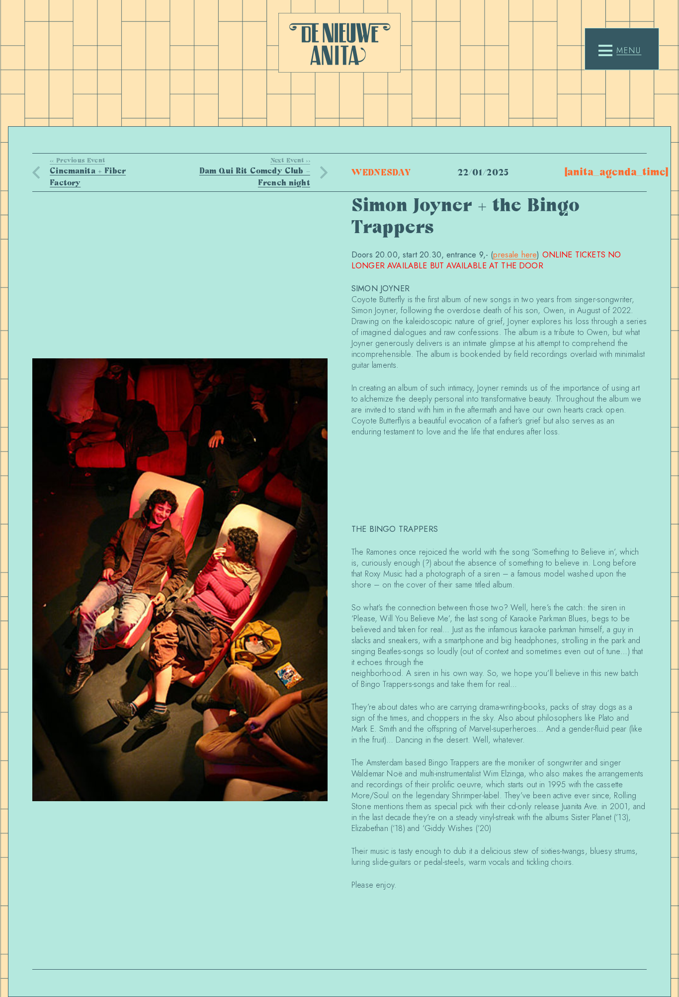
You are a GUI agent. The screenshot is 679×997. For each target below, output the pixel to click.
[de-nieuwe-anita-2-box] (339, 43)
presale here (515, 254)
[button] (620, 50)
